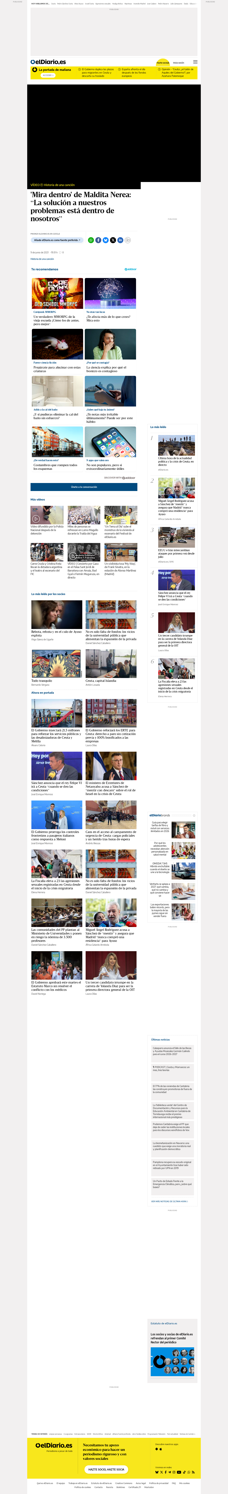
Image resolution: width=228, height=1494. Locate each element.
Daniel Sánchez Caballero (98, 643)
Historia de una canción (59, 185)
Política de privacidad (158, 1483)
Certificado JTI (135, 1487)
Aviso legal (141, 1483)
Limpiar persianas (55, 1434)
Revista (109, 1487)
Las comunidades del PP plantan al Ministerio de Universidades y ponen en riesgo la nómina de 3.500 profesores (56, 935)
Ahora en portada (42, 692)
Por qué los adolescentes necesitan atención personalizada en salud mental (160, 849)
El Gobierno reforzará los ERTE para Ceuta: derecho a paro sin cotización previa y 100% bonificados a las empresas (111, 735)
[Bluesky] (106, 240)
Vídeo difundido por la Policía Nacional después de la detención (47, 530)
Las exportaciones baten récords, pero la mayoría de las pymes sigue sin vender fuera (160, 910)
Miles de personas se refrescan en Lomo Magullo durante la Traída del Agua (83, 530)
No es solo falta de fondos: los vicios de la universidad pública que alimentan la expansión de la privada (111, 635)
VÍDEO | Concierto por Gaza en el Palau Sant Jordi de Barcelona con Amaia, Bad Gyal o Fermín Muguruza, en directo (83, 570)
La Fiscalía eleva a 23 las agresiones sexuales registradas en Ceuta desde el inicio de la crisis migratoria (55, 884)
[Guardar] (128, 240)
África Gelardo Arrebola (97, 944)
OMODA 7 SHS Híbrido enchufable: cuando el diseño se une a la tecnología (160, 868)
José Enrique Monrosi (42, 794)
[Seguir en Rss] (193, 1472)
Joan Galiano (151, 4)
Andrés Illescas (93, 843)
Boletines (121, 1487)
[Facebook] (98, 240)
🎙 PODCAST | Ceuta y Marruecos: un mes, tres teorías (171, 1069)
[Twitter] (113, 240)
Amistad (108, 1434)
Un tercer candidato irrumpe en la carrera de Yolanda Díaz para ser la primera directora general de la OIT (110, 986)
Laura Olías (91, 745)
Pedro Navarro (163, 4)
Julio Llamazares (176, 4)
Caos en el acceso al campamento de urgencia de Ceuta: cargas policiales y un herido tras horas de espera (111, 835)
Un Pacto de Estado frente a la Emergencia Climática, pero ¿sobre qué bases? (172, 1184)
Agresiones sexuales (103, 4)
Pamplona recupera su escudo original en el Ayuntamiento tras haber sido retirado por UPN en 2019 (172, 1165)
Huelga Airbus (117, 4)
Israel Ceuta (89, 4)
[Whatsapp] (91, 240)
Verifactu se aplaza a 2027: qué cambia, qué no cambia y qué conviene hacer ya (160, 889)
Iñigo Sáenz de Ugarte (42, 639)
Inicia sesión (178, 63)
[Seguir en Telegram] (169, 1472)
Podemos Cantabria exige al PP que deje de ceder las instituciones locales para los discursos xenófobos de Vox (171, 1127)
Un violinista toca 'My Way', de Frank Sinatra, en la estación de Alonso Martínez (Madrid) (120, 569)
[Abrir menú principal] (195, 61)
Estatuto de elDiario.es (164, 1323)
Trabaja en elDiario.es (78, 1483)
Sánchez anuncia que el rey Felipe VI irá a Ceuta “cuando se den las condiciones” (56, 786)
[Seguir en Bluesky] (156, 1472)
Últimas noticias (160, 1039)
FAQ (174, 1483)
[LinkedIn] (120, 240)
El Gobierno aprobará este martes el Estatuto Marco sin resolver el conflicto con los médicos (56, 986)
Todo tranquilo (41, 681)
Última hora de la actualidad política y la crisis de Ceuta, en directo (176, 461)
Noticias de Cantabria (187, 1434)
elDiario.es (163, 469)
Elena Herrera (38, 892)
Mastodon (149, 1487)
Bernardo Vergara (40, 684)
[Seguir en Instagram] (174, 1472)
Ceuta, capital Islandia (101, 681)
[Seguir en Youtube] (179, 1472)
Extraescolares (79, 1434)
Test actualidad (172, 1434)
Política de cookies (82, 1487)
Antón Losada (93, 684)
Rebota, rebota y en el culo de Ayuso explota (56, 633)
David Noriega (38, 993)
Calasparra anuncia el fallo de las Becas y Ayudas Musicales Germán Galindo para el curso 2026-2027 (172, 1051)
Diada (186, 4)
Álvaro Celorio (38, 745)
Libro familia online (139, 1434)
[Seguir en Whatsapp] (189, 1472)
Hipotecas (128, 4)
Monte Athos (98, 1434)
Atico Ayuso (78, 4)
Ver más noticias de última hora (169, 1201)
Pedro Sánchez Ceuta (65, 4)
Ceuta (53, 4)
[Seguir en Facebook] (166, 1472)
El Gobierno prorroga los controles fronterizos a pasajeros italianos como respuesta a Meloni (55, 835)
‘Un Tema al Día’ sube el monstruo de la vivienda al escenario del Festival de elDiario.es (119, 532)
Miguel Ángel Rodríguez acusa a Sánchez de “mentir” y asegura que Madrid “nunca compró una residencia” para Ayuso (110, 935)
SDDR (89, 1434)
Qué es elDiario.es (45, 1483)
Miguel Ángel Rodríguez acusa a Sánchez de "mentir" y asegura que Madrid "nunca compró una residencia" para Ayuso (176, 507)
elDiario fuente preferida (121, 1434)
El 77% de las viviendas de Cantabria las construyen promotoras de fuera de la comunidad (172, 1089)
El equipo (61, 1483)
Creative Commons (123, 1483)
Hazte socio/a (163, 63)
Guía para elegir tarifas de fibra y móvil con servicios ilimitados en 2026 (160, 827)
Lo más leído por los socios (48, 594)
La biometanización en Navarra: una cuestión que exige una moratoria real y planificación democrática (172, 1146)
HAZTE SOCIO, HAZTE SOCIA (106, 1469)
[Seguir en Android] (156, 1449)
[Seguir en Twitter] (161, 1472)
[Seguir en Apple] (161, 1449)
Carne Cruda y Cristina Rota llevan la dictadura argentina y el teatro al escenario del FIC (46, 569)
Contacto (98, 1487)
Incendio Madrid (140, 4)
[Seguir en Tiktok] (184, 1472)
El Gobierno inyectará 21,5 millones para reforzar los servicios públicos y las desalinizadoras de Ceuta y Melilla (56, 735)
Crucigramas (68, 1434)
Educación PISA (195, 4)
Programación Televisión (156, 1434)
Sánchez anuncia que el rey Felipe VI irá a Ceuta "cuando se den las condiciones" (175, 596)
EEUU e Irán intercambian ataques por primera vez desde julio (176, 553)
